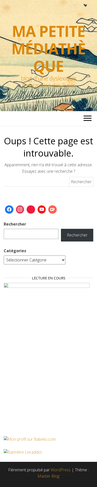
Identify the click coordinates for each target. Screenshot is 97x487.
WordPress (61, 470)
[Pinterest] (30, 209)
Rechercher (15, 224)
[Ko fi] (52, 209)
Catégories (15, 250)
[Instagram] (20, 209)
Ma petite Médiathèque (48, 48)
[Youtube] (41, 209)
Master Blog (48, 476)
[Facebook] (9, 209)
